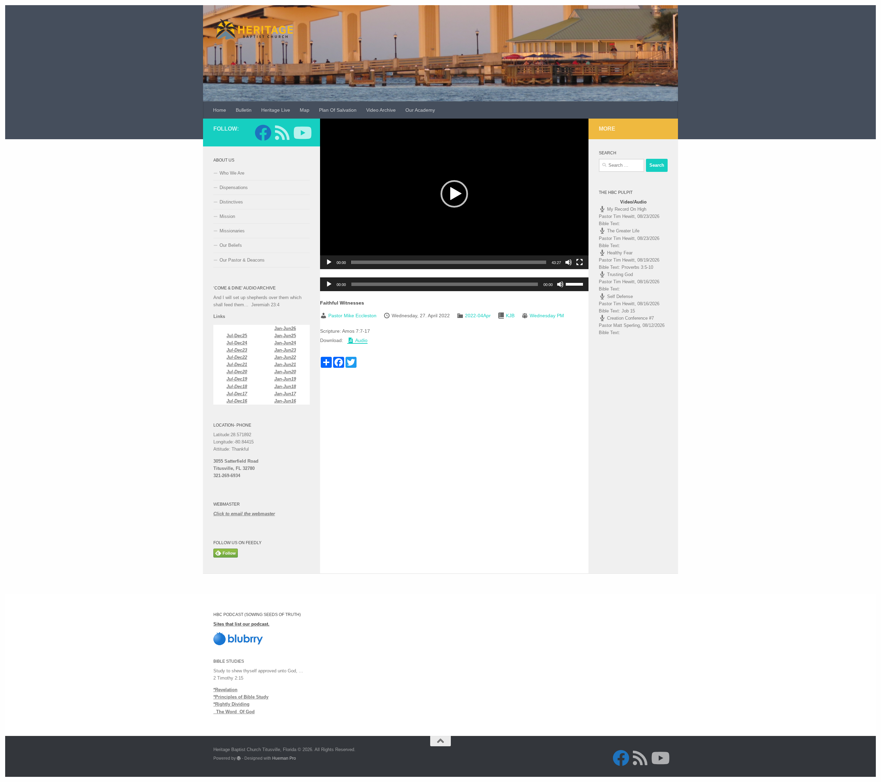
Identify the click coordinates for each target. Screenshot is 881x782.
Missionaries (232, 230)
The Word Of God (234, 711)
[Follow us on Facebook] (263, 132)
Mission (227, 216)
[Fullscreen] (579, 262)
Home (219, 110)
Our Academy (420, 110)
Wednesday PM (547, 315)
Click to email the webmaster (244, 513)
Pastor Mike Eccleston (352, 315)
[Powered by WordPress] (239, 758)
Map (304, 110)
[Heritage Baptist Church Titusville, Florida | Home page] (253, 29)
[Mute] (568, 262)
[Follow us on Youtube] (301, 132)
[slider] (448, 262)
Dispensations (234, 187)
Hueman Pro (284, 758)
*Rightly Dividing (231, 704)
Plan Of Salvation (338, 110)
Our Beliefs (231, 245)
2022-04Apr (478, 315)
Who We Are (232, 173)
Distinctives (231, 202)
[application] (454, 194)
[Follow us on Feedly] (282, 132)
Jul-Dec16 (236, 401)
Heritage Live (275, 110)
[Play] (329, 262)
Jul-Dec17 (236, 393)
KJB (510, 315)
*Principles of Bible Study (240, 697)
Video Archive (381, 110)
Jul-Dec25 (236, 335)
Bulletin (244, 110)
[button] (454, 194)
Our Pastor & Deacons (242, 260)
